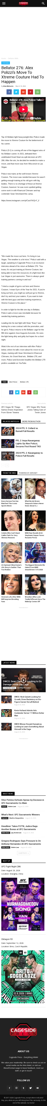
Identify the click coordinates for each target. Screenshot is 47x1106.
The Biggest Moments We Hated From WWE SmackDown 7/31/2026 (35, 567)
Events (4, 434)
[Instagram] (16, 1088)
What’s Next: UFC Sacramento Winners (20, 814)
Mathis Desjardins (16, 818)
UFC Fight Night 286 (11, 866)
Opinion (5, 818)
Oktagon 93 (7, 939)
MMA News (5, 833)
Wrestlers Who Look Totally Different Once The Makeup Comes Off (35, 599)
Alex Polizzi (13, 382)
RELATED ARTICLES (11, 421)
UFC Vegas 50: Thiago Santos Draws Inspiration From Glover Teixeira (12, 410)
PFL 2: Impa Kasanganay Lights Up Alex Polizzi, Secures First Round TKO (28, 443)
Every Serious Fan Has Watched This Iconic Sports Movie (9, 503)
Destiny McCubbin (24, 688)
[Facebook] (9, 1088)
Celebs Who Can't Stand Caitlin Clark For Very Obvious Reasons (10, 535)
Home (3, 58)
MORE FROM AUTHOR (31, 421)
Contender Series (9, 688)
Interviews (5, 63)
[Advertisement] (23, 31)
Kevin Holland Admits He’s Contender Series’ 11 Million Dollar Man (29, 713)
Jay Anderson (16, 833)
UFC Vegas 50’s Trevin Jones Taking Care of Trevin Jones (36, 410)
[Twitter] (30, 1088)
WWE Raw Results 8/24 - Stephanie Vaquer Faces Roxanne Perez (34, 535)
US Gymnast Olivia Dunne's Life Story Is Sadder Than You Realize (11, 567)
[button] (43, 3)
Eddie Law (12, 806)
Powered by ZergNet (28, 473)
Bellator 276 (24, 382)
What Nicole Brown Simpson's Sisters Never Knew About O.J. (34, 503)
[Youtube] (37, 1088)
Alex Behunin (8, 86)
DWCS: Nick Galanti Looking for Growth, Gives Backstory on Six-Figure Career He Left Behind (28, 699)
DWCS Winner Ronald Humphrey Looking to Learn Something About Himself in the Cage (29, 726)
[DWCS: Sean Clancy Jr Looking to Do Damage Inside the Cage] (23, 680)
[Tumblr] (23, 1088)
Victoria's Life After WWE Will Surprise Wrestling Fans (10, 599)
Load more (23, 853)
